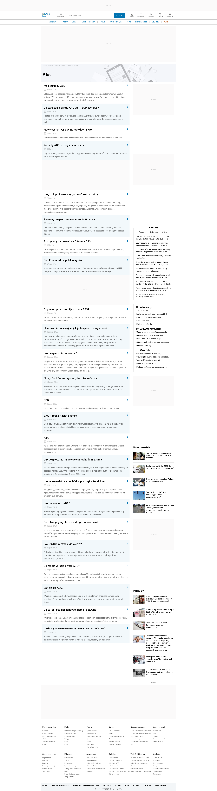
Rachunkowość (47, 733)
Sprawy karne (91, 733)
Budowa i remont (159, 739)
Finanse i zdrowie (114, 744)
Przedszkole (68, 758)
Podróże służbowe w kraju (147, 364)
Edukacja (155, 22)
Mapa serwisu (160, 785)
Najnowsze (154, 232)
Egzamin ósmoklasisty (72, 774)
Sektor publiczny (88, 22)
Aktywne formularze (150, 328)
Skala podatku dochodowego (141, 771)
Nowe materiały (141, 447)
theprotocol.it (157, 771)
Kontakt (136, 785)
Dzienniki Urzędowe (93, 763)
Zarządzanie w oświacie (72, 768)
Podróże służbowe (137, 766)
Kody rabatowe (158, 763)
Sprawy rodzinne (92, 731)
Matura (67, 771)
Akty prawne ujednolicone (95, 768)
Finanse (155, 736)
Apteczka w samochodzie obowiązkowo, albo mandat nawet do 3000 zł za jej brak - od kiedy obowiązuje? (153, 263)
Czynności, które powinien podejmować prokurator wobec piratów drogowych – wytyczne (152, 244)
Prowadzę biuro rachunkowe (141, 733)
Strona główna (47, 65)
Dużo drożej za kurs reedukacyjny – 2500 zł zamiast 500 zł (153, 257)
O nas (44, 785)
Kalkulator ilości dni (144, 324)
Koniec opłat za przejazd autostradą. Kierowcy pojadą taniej (150, 295)
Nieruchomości (141, 22)
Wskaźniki (145, 350)
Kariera (118, 785)
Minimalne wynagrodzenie (140, 760)
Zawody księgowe (48, 741)
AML (132, 744)
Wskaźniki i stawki (138, 754)
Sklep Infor (90, 744)
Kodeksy (89, 771)
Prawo (102, 22)
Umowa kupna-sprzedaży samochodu (151, 332)
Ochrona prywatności (60, 785)
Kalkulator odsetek (115, 766)
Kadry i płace (47, 768)
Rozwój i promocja (48, 766)
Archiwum (156, 760)
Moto (129, 22)
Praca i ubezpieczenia (116, 736)
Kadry (65, 22)
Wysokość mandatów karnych (148, 360)
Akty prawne (91, 754)
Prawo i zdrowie (92, 747)
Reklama (147, 785)
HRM (66, 744)
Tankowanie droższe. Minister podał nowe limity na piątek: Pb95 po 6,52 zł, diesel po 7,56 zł (152, 238)
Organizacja (46, 758)
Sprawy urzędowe (92, 739)
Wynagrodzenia (70, 733)
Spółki (110, 733)
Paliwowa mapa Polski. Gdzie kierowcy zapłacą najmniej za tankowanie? (151, 270)
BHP (66, 741)
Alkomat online (142, 311)
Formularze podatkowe (161, 768)
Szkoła (66, 760)
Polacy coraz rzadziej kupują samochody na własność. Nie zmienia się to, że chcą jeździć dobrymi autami (153, 289)
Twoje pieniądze (116, 22)
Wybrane (165, 232)
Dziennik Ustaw (91, 758)
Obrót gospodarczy (49, 736)
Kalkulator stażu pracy (116, 768)
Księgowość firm (49, 727)
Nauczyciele (68, 763)
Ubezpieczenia (69, 736)
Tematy (63, 65)
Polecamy (138, 590)
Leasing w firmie (114, 741)
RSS (127, 785)
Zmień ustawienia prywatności (86, 785)
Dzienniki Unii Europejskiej (95, 766)
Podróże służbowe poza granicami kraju (152, 367)
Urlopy (66, 739)
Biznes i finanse (114, 731)
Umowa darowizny (143, 346)
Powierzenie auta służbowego (148, 339)
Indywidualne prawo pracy (73, 731)
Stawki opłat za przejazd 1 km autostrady (152, 357)
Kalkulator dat (113, 758)
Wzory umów (157, 766)
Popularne (142, 232)
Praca (88, 741)
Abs (76, 65)
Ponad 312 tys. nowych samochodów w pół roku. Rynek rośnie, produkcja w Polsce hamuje (153, 276)
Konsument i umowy (93, 736)
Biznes (75, 22)
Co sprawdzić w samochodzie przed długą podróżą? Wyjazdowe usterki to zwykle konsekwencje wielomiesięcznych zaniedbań (153, 250)
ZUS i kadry (46, 739)
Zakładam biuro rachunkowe (141, 731)
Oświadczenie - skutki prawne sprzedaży (152, 342)
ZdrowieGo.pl (157, 758)
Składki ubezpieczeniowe (139, 763)
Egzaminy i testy (70, 766)
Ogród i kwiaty (158, 741)
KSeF (166, 22)
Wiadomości (157, 731)
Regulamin (107, 785)
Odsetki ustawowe (137, 768)
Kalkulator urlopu (143, 321)
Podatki (45, 731)
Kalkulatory (146, 307)
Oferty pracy (157, 774)
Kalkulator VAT (113, 763)
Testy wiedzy (68, 777)
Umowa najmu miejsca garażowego (150, 335)
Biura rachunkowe (138, 727)
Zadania (45, 763)
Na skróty (156, 754)
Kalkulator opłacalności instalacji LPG (151, 314)
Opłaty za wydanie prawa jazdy (148, 353)
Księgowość (53, 22)
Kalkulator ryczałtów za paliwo (148, 317)
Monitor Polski (91, 760)
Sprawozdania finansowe (139, 741)
